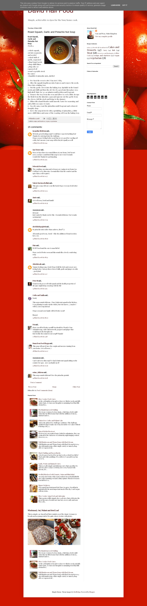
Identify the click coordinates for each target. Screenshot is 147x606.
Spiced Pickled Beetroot (47, 431)
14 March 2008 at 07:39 (40, 220)
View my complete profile (103, 36)
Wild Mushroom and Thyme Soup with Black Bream (56, 442)
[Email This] (48, 118)
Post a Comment (36, 382)
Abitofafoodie (37, 264)
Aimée (35, 198)
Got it (124, 5)
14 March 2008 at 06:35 (40, 203)
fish (113, 50)
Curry (105, 50)
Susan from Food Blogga (41, 343)
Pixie (34, 245)
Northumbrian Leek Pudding (48, 410)
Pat (34, 325)
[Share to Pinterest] (56, 118)
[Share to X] (52, 118)
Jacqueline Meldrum (39, 131)
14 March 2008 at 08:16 (40, 239)
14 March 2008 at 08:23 (40, 257)
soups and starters (39, 121)
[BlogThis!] (50, 118)
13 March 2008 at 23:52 (40, 160)
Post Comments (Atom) (44, 390)
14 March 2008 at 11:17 (40, 274)
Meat (89, 52)
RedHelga (77, 592)
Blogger (92, 592)
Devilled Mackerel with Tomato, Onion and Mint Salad (56, 474)
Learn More (115, 5)
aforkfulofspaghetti (39, 227)
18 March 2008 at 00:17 (40, 351)
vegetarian (53, 121)
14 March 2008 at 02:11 (40, 191)
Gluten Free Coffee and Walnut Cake (51, 421)
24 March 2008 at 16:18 (40, 378)
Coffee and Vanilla (39, 295)
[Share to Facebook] (54, 118)
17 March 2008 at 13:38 (40, 337)
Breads (95, 47)
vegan (48, 121)
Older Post (76, 387)
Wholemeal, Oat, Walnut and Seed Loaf (43, 510)
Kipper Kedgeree (44, 485)
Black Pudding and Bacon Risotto (49, 453)
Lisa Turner (36, 150)
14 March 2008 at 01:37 (40, 176)
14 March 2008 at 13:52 (40, 289)
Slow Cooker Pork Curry (47, 399)
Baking (89, 47)
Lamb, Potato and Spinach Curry (50, 464)
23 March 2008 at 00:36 (40, 366)
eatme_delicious (38, 372)
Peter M (35, 281)
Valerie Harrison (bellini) (41, 183)
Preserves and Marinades (105, 53)
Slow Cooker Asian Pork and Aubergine (52, 496)
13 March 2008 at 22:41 (40, 143)
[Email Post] (43, 118)
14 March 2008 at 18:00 (40, 318)
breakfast (103, 47)
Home (54, 387)
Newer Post (32, 387)
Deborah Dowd (38, 166)
